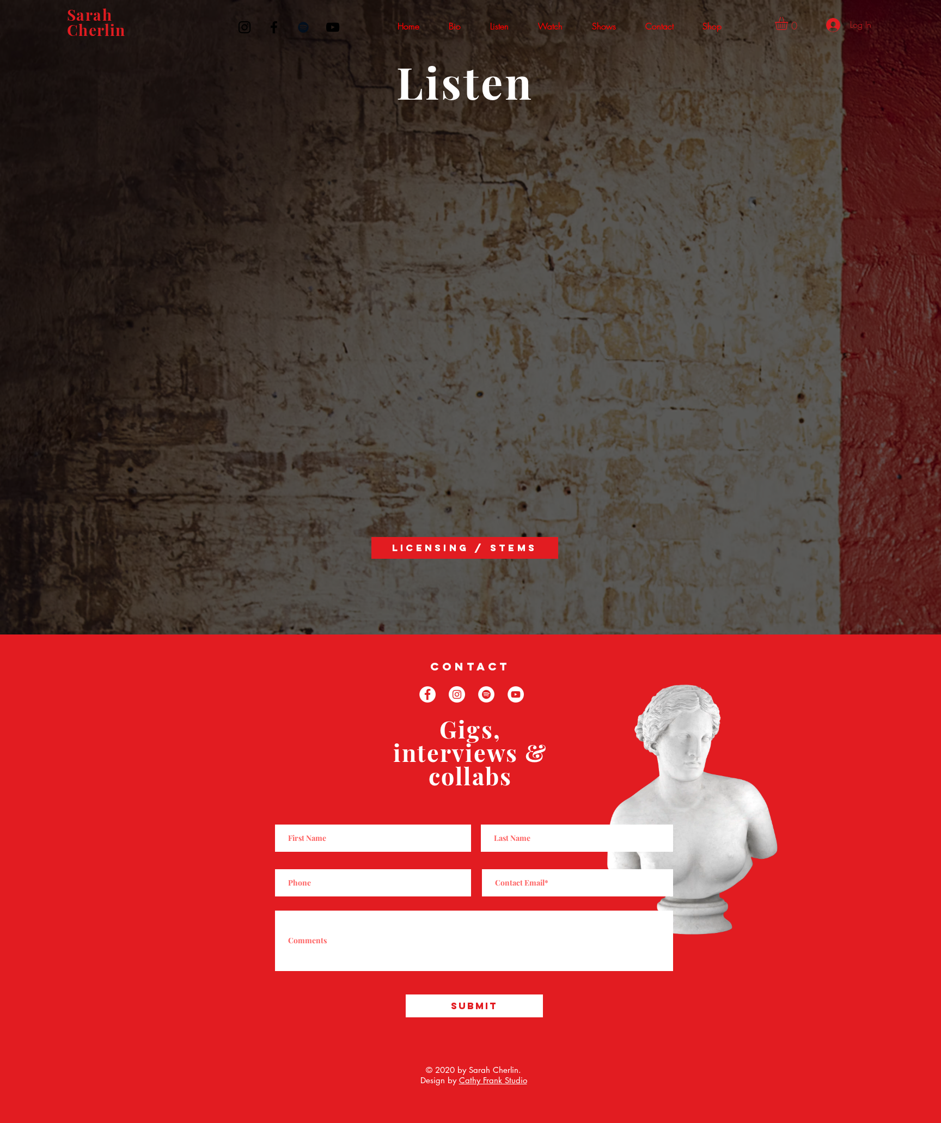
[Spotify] (303, 27)
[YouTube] (333, 27)
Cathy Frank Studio (493, 1080)
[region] (116, 29)
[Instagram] (244, 27)
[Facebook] (274, 27)
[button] (499, 26)
